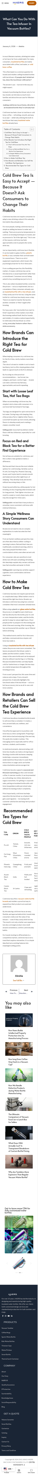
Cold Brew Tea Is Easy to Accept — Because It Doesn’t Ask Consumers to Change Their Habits (18, 134)
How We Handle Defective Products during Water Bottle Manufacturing (16, 1089)
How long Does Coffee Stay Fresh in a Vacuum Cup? (18, 1062)
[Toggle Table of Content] (30, 129)
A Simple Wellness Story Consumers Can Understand (20, 155)
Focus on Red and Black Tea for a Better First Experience (19, 150)
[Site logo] (18, 3)
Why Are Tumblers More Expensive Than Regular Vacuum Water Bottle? (18, 1174)
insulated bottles (17, 61)
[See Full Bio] (23, 980)
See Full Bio (17, 980)
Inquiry (31, 3)
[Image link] (19, 1234)
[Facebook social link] (3, 1315)
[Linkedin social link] (11, 1315)
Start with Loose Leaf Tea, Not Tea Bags (19, 146)
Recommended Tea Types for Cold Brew (17, 166)
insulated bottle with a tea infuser (18, 292)
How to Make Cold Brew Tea (15, 158)
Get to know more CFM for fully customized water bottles (17, 1210)
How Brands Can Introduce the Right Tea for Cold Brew (18, 141)
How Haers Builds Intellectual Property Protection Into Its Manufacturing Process (18, 1034)
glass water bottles (27, 609)
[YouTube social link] (8, 1315)
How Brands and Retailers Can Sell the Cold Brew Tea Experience (19, 162)
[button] (7, 1263)
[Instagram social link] (5, 1315)
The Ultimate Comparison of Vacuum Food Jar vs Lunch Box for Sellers (18, 1118)
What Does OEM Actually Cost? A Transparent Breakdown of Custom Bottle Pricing (18, 1147)
